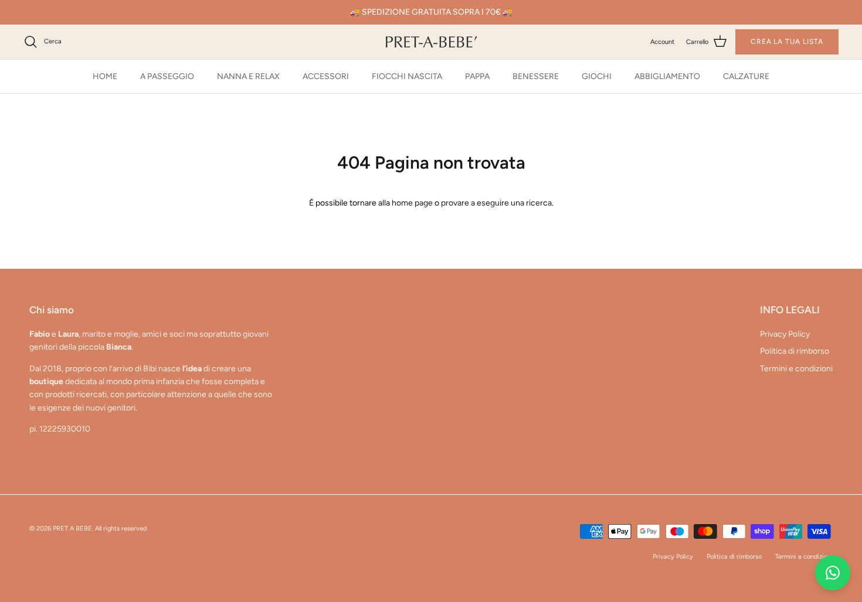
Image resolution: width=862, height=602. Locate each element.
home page (412, 203)
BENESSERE (536, 76)
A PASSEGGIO (167, 76)
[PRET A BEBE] (431, 41)
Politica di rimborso (794, 351)
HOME (105, 76)
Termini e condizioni (796, 369)
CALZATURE (746, 76)
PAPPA (477, 76)
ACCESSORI (326, 76)
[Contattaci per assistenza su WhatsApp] (832, 572)
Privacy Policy (785, 334)
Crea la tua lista (787, 41)
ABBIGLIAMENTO (667, 76)
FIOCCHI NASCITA (407, 76)
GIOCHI (597, 76)
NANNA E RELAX (248, 76)
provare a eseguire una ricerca (496, 203)
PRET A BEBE (72, 528)
